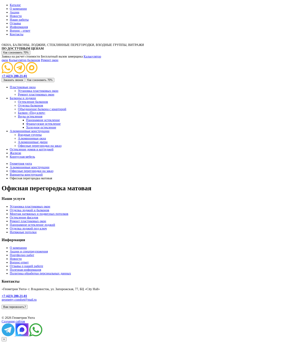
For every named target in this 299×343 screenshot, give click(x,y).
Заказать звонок (13, 80)
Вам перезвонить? (14, 306)
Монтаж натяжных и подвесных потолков (39, 214)
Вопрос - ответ (20, 30)
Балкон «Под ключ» (31, 112)
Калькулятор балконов (24, 60)
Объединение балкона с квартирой (42, 109)
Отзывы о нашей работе (26, 266)
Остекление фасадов (24, 217)
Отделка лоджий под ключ (28, 228)
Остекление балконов (33, 101)
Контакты (16, 34)
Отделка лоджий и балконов (29, 210)
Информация (19, 27)
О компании (18, 8)
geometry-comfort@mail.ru (19, 299)
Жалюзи (15, 153)
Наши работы (19, 19)
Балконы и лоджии (23, 98)
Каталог (15, 5)
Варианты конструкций (26, 174)
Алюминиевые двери (33, 142)
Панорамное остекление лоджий (32, 224)
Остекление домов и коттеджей (31, 149)
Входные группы (30, 134)
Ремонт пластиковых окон (36, 94)
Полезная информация (25, 269)
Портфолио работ (22, 255)
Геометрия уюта (21, 163)
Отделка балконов (30, 105)
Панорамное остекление (43, 120)
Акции (14, 12)
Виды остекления (30, 116)
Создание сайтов (13, 321)
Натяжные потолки (23, 232)
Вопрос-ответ (19, 262)
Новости (16, 16)
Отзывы (15, 23)
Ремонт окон (49, 60)
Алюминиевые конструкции (29, 131)
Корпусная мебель (22, 156)
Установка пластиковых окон (38, 91)
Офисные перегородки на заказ (39, 145)
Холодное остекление (41, 127)
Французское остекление (43, 123)
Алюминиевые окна (32, 138)
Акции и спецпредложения (29, 251)
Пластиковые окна (23, 87)
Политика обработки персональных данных (40, 273)
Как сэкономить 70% (16, 52)
